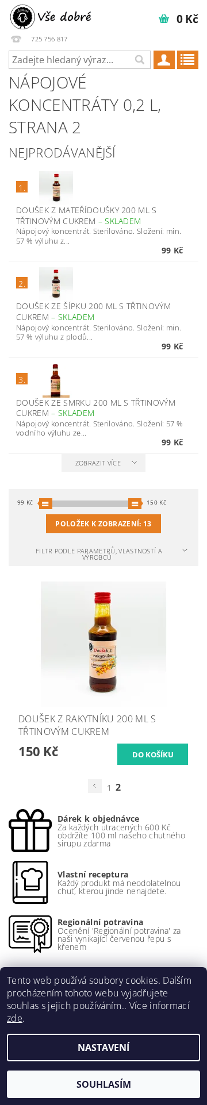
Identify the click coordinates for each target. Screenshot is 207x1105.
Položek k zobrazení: (103, 524)
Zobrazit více (98, 463)
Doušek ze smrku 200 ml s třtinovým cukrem (95, 408)
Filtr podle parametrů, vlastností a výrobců (99, 553)
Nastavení (103, 1047)
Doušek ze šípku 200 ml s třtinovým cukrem (93, 311)
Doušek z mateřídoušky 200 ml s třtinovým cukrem (86, 215)
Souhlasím (103, 1084)
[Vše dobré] (52, 15)
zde (14, 1018)
